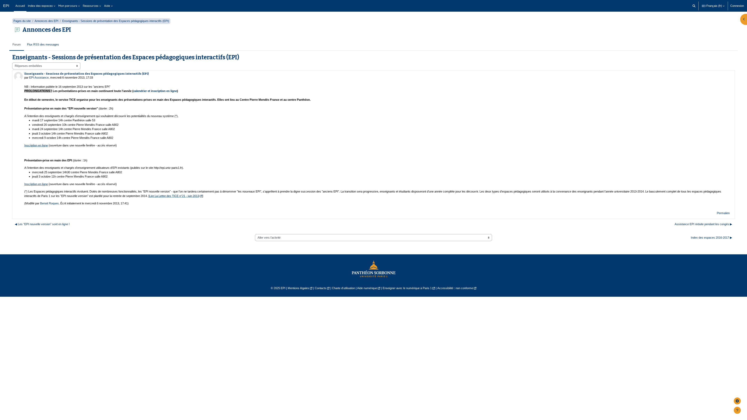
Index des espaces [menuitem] (40, 6)
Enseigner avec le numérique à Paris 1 (407, 288)
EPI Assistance (39, 77)
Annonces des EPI (46, 21)
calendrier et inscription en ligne (155, 91)
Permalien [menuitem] (723, 213)
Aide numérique (367, 288)
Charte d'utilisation (343, 288)
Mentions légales (298, 288)
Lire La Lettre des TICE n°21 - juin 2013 (174, 196)
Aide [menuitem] (107, 6)
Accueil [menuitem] (20, 6)
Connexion (737, 5)
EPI (6, 6)
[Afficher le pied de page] (737, 410)
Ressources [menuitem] (90, 6)
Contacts (320, 288)
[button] (694, 6)
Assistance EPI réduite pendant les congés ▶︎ (703, 224)
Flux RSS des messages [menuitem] (43, 44)
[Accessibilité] (737, 400)
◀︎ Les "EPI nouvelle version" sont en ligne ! (42, 224)
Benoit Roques (49, 203)
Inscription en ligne (36, 145)
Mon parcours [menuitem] (67, 6)
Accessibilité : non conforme (455, 288)
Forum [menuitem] (16, 44)
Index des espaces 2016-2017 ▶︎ (711, 237)
